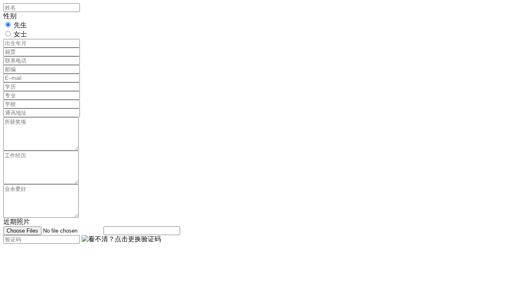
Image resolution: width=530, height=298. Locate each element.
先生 (20, 25)
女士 (20, 34)
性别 (10, 15)
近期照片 (16, 221)
